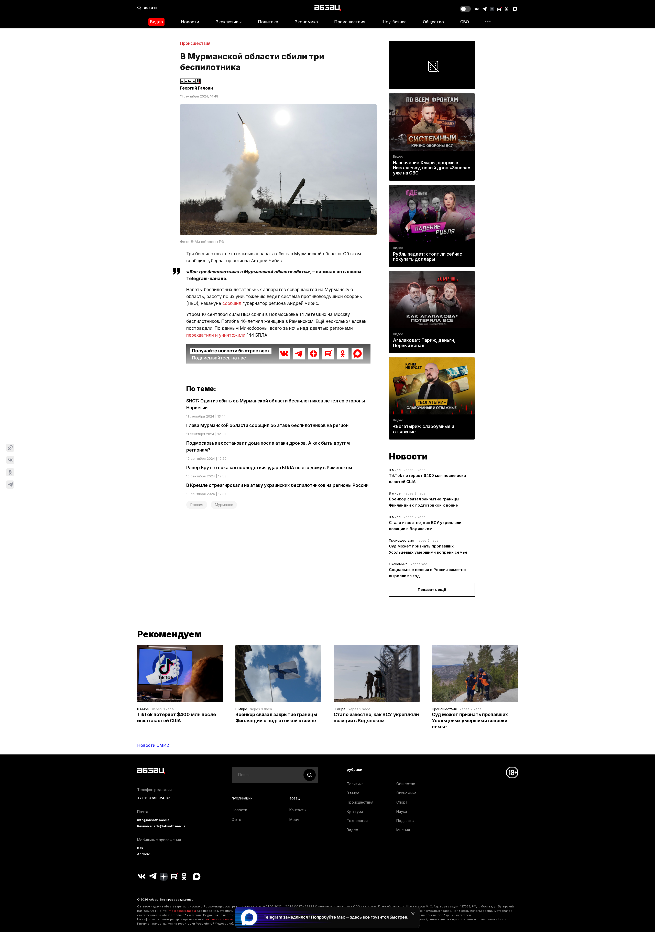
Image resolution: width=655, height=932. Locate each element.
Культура (355, 811)
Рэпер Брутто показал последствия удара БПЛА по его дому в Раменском (269, 467)
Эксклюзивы (228, 21)
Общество (433, 21)
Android (143, 854)
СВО (464, 21)
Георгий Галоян (196, 88)
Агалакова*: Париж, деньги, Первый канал (424, 343)
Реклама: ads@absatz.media (161, 826)
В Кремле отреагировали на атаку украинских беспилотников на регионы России (277, 485)
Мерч (294, 819)
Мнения (403, 830)
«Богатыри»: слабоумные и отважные (423, 429)
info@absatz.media (153, 820)
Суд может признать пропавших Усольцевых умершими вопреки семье (470, 720)
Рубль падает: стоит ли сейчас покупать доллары (427, 256)
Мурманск (224, 504)
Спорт (402, 802)
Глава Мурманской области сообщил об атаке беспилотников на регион (267, 425)
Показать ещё (432, 589)
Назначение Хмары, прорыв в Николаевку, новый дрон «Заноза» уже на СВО (431, 168)
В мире (395, 470)
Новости (190, 21)
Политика (268, 21)
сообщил (231, 303)
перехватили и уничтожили (215, 335)
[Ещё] (487, 22)
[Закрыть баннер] (413, 913)
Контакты (297, 810)
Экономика (306, 21)
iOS (140, 848)
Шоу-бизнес (394, 21)
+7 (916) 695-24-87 (153, 798)
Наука (401, 811)
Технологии (357, 820)
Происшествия (349, 21)
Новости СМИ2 (153, 745)
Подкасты (405, 820)
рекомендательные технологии (227, 919)
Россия (196, 504)
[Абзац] (327, 8)
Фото (236, 819)
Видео (156, 21)
